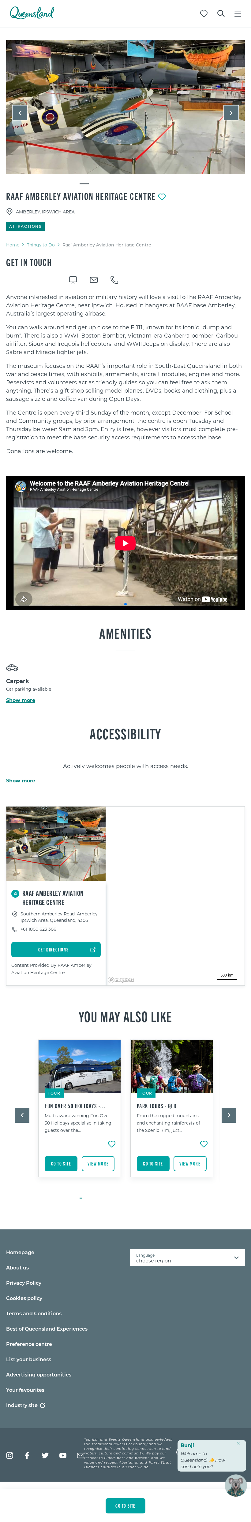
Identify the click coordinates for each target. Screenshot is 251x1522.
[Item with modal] (125, 107)
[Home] (32, 17)
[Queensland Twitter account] (45, 1455)
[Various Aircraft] (125, 107)
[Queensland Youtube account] (62, 1455)
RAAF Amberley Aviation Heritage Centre (81, 196)
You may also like (125, 1016)
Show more (20, 700)
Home (12, 245)
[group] (79, 1116)
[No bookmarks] (204, 13)
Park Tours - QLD (157, 1106)
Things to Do (41, 245)
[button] (20, 112)
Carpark (17, 681)
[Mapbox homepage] (120, 980)
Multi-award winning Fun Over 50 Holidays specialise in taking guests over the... (78, 1123)
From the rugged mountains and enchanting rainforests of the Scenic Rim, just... (168, 1123)
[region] (125, 374)
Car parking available (28, 689)
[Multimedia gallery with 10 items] (125, 112)
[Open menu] (237, 13)
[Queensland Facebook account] (27, 1455)
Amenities (125, 633)
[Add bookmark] (162, 196)
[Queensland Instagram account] (9, 1455)
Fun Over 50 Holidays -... (75, 1106)
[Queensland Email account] (80, 1455)
